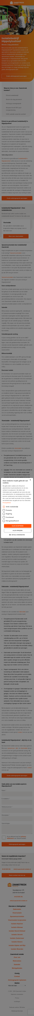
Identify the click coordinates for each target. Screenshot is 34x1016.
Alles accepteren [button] (17, 526)
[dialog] (17, 508)
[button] (17, 535)
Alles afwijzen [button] (18, 530)
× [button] (30, 480)
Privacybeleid (7, 502)
